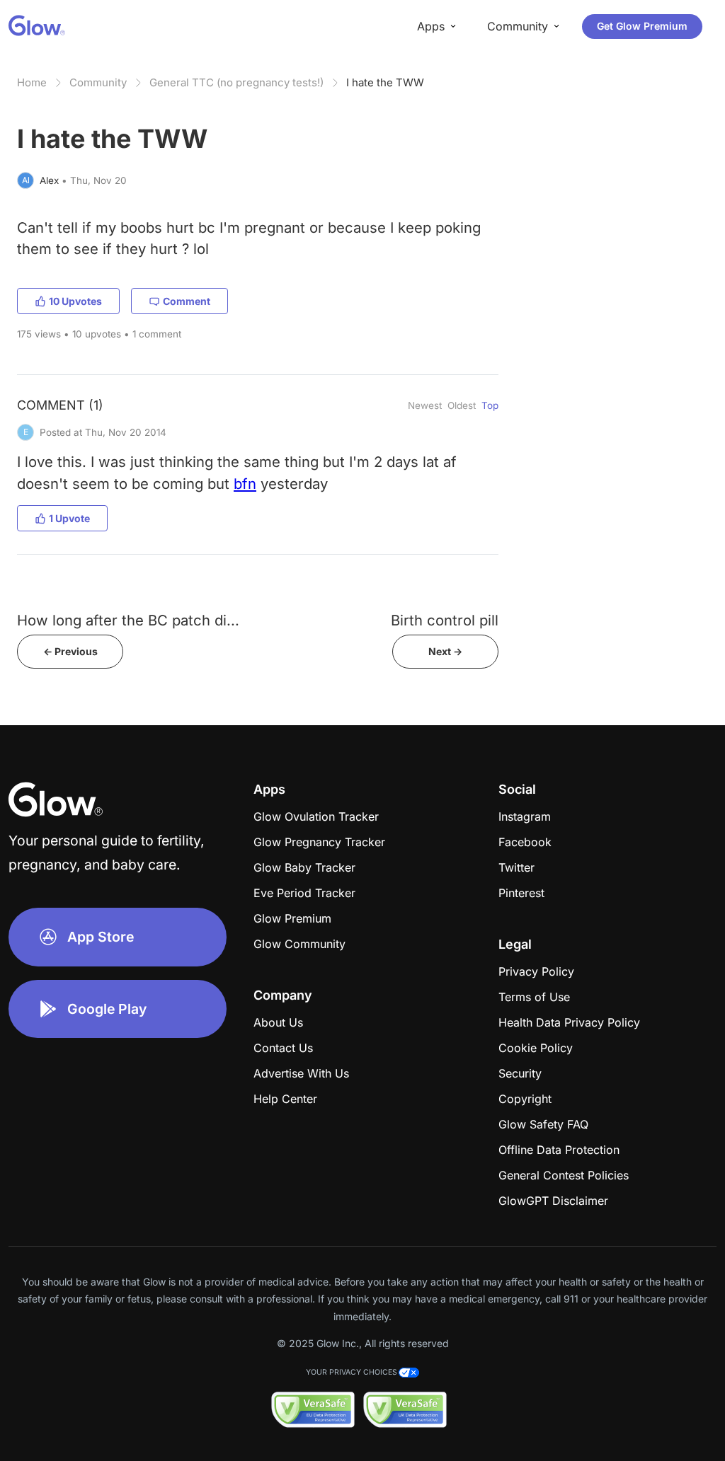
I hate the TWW (385, 82)
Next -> (445, 651)
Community (98, 82)
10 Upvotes (75, 301)
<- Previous (70, 651)
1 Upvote (69, 518)
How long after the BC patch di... (128, 620)
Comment (186, 301)
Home (32, 82)
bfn (245, 483)
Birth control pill (444, 620)
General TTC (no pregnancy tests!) (236, 82)
